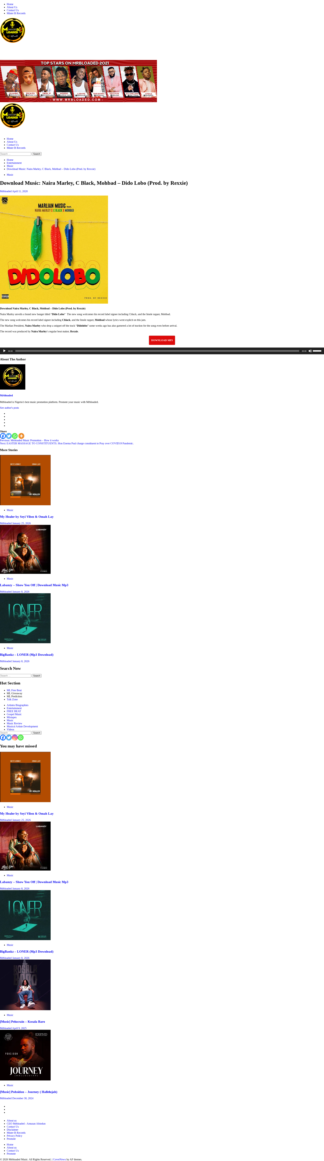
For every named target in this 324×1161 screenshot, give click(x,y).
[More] (21, 436)
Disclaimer (12, 1129)
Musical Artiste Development (22, 726)
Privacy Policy (14, 1135)
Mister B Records (16, 13)
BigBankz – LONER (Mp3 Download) (26, 654)
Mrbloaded (6, 191)
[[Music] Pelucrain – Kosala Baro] (25, 1009)
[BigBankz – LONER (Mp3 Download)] (25, 642)
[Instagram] (15, 738)
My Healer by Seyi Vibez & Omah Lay (27, 516)
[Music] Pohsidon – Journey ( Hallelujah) (28, 1092)
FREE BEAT (14, 711)
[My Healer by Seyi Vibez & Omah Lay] (25, 504)
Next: (67, 443)
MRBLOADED (10, 49)
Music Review (14, 723)
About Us (12, 7)
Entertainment (14, 708)
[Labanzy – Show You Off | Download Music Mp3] (25, 572)
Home (10, 4)
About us (12, 1120)
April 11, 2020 (20, 191)
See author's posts (9, 407)
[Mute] (310, 351)
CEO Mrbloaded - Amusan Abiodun (26, 1123)
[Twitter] (9, 436)
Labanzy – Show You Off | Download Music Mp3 (34, 585)
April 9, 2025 (19, 1028)
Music (10, 174)
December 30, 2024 (22, 1098)
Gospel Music (14, 714)
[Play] (4, 351)
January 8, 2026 (20, 591)
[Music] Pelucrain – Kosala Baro (22, 1021)
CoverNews (59, 1159)
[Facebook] (3, 436)
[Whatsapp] (15, 436)
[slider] (317, 351)
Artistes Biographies (17, 705)
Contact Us (13, 10)
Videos (10, 729)
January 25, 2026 (21, 523)
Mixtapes (12, 717)
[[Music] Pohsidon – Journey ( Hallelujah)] (25, 1079)
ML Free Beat (14, 690)
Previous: (29, 440)
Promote (11, 1138)
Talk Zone (12, 699)
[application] (162, 351)
